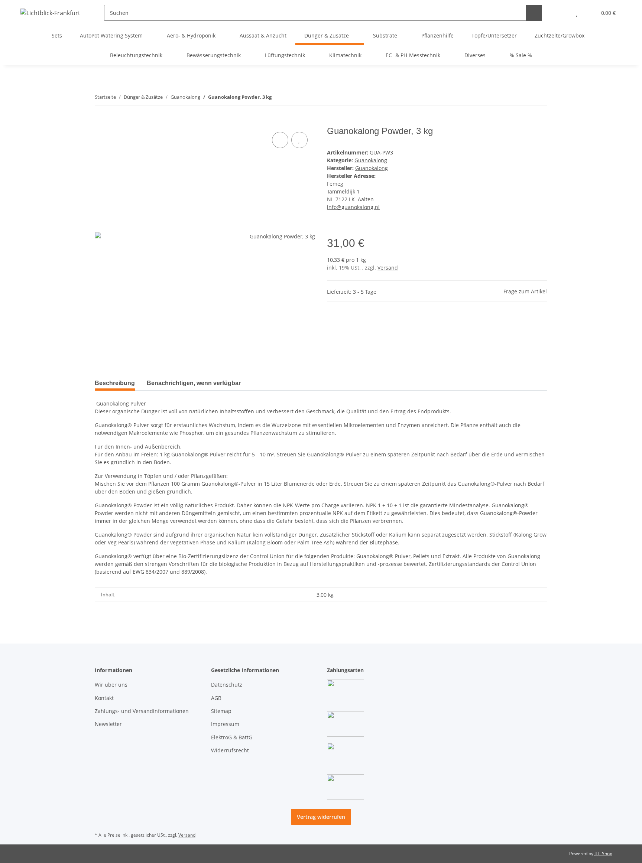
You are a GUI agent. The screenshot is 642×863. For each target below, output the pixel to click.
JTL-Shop (603, 853)
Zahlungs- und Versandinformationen (142, 710)
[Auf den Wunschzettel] (299, 140)
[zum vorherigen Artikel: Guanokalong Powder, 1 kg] (523, 97)
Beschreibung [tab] (115, 383)
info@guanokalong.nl (353, 207)
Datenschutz (226, 684)
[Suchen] (534, 13)
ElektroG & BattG (231, 737)
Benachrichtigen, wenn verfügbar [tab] (194, 383)
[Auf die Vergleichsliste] (280, 140)
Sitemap (221, 710)
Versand (387, 267)
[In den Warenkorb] (101, 122)
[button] (562, 13)
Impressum (225, 723)
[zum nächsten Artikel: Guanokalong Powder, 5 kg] (539, 97)
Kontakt (104, 697)
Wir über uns (111, 684)
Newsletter (108, 723)
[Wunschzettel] (577, 13)
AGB (216, 697)
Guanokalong (370, 160)
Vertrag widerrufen (321, 816)
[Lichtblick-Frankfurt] (50, 12)
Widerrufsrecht (230, 750)
